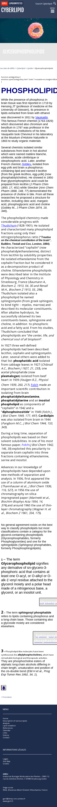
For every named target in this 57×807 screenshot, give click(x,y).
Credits (6, 763)
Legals (5, 759)
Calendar (6, 730)
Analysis (6, 723)
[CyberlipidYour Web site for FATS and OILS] (19, 784)
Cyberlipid (12, 10)
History (6, 735)
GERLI (4, 3)
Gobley (26, 164)
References (8, 728)
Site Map (6, 761)
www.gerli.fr (8, 801)
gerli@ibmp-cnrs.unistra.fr (14, 798)
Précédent (7, 697)
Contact (6, 737)
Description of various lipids (15, 721)
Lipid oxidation (9, 725)
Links (5, 733)
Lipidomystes (15, 3)
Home (5, 718)
